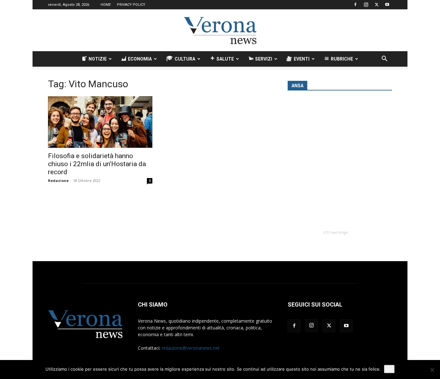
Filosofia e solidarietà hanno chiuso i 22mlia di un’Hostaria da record (97, 164)
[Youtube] (387, 4)
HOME (105, 5)
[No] (432, 369)
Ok (389, 369)
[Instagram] (366, 4)
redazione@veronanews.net (191, 348)
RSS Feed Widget (336, 232)
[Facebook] (355, 4)
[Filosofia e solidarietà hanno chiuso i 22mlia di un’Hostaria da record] (100, 122)
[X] (376, 4)
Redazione (58, 180)
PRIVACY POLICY (131, 5)
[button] (384, 59)
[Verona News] (220, 30)
